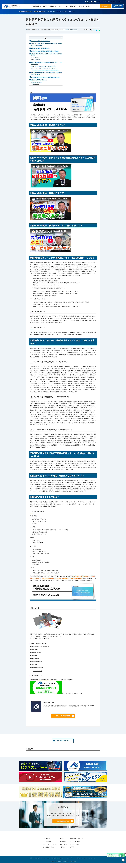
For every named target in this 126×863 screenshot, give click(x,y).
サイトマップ (73, 847)
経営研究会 (63, 841)
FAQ (62, 857)
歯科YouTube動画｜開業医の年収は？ (40, 41)
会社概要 (31, 857)
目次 (46, 38)
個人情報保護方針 (37, 857)
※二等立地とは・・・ (38, 59)
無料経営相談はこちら (63, 821)
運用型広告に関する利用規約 (80, 857)
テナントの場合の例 (37, 82)
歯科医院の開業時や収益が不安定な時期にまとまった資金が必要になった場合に (46, 73)
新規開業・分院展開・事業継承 (71, 29)
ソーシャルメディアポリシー (69, 857)
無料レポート (63, 844)
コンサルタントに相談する (63, 716)
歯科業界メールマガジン (76, 839)
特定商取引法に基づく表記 (56, 857)
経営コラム (63, 847)
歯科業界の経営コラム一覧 (39, 11)
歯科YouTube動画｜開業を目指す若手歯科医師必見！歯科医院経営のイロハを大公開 (46, 44)
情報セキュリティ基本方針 (45, 857)
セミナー (62, 839)
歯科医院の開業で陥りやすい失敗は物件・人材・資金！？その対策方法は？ (46, 63)
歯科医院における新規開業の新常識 (72, 578)
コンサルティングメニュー (50, 844)
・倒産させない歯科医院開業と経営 (84, 580)
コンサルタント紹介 (75, 841)
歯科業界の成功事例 (48, 847)
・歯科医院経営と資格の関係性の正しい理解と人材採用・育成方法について (55, 580)
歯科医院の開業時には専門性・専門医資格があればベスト (45, 77)
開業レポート (36, 84)
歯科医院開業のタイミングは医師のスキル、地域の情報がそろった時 (46, 54)
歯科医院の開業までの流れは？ (39, 80)
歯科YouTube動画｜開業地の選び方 (40, 48)
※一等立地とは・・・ (38, 58)
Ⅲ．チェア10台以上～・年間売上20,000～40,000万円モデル (46, 70)
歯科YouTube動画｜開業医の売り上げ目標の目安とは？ (45, 51)
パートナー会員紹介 (75, 844)
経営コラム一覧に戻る (63, 740)
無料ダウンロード (37, 671)
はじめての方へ (47, 841)
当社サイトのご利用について (91, 857)
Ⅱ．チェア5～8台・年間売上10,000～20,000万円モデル (45, 68)
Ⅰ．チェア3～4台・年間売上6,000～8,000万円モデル (44, 66)
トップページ (46, 839)
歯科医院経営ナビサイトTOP (25, 11)
